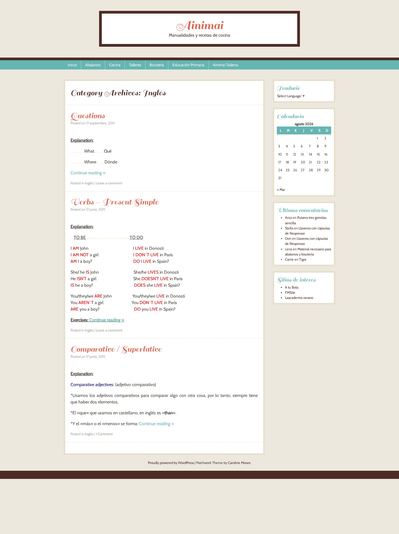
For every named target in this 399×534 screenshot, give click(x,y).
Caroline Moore (239, 463)
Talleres (135, 64)
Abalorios (93, 64)
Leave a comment (109, 183)
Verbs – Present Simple (115, 202)
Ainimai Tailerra (225, 64)
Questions (88, 115)
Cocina (115, 64)
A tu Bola (291, 287)
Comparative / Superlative (116, 349)
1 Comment (104, 434)
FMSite (290, 292)
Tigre (302, 259)
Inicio (72, 64)
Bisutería (157, 64)
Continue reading (88, 172)
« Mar (281, 190)
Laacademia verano (299, 298)
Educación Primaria (188, 64)
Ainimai (199, 25)
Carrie (289, 259)
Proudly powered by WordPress (171, 463)
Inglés (89, 183)
